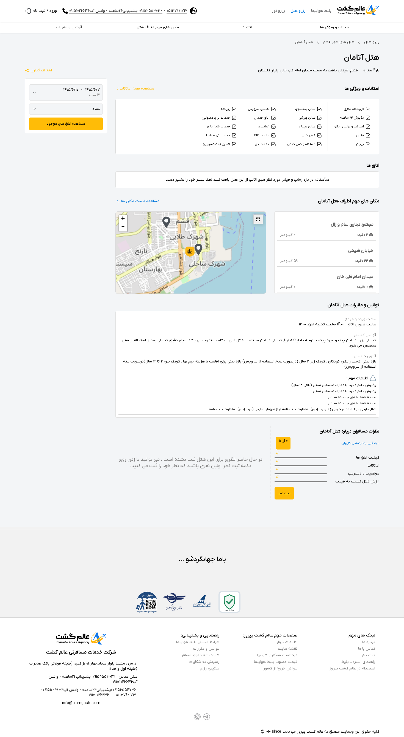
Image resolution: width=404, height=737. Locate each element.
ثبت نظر (284, 493)
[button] (190, 252)
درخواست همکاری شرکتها (277, 655)
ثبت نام (368, 655)
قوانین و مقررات (206, 648)
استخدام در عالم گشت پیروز (352, 668)
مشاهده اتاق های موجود (66, 123)
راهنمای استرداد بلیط (358, 662)
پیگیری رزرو (209, 668)
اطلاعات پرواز (286, 642)
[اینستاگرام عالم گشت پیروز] (197, 716)
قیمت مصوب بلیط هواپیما (275, 662)
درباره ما (368, 642)
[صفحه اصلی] (358, 11)
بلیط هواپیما (321, 10)
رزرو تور (278, 10)
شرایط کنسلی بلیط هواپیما (197, 642)
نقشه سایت (287, 648)
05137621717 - (124, 695)
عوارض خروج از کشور (280, 668)
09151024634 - (97, 695)
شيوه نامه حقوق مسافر (200, 655)
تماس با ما (366, 648)
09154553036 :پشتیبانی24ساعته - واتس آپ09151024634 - (88, 690)
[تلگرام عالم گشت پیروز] (206, 716)
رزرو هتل (298, 10)
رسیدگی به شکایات (204, 662)
